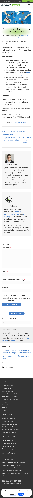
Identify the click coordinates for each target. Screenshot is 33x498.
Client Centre (17, 1)
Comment (6, 248)
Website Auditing (7, 449)
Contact (4, 410)
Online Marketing (22, 122)
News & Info (23, 35)
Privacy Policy (6, 405)
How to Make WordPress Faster (12, 465)
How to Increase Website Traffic (12, 471)
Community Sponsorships (10, 399)
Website (5, 288)
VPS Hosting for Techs (9, 427)
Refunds (4, 408)
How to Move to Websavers (10, 468)
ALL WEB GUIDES (16, 313)
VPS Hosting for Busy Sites (10, 429)
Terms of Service (7, 402)
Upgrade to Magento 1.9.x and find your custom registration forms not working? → (17, 140)
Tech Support (6, 1)
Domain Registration (8, 440)
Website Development (9, 443)
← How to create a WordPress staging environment (13, 132)
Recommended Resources (10, 457)
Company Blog (6, 388)
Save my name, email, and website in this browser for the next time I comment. (16, 298)
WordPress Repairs (8, 446)
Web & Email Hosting (8, 418)
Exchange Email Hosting (9, 424)
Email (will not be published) (13, 280)
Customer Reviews (7, 391)
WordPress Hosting (8, 421)
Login (28, 1)
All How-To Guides (7, 459)
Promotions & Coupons (9, 397)
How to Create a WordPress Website (13, 462)
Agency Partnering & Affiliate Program (14, 394)
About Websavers (7, 386)
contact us (14, 340)
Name (5, 272)
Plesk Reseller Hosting (9, 432)
